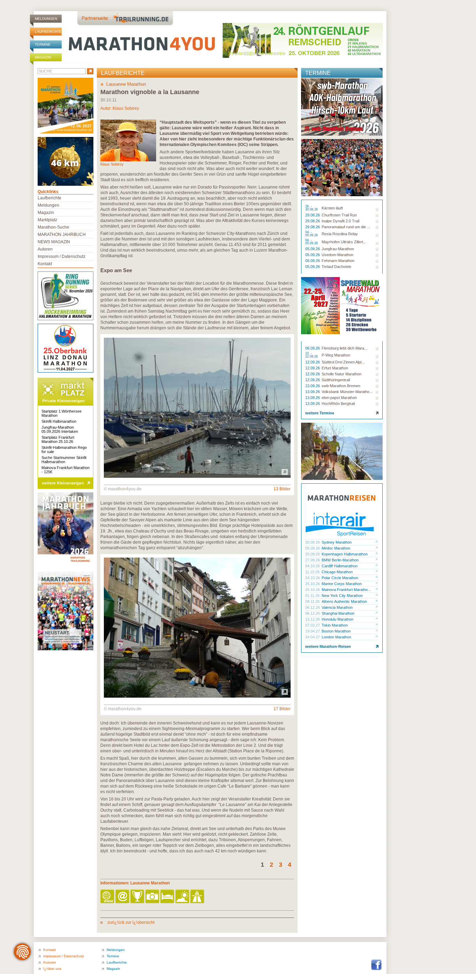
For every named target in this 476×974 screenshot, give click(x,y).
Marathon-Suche (53, 227)
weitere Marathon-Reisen (328, 646)
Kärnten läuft (332, 208)
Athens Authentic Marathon (344, 601)
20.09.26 (313, 554)
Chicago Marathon (337, 572)
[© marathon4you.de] (197, 476)
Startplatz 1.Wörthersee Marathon (61, 413)
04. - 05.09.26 (312, 234)
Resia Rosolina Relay (340, 234)
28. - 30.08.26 (312, 208)
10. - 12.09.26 (312, 355)
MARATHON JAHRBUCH (62, 234)
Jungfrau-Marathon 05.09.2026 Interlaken (59, 429)
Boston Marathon (336, 631)
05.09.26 (313, 249)
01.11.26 (313, 595)
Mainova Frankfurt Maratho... (346, 590)
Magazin (43, 57)
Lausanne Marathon (126, 84)
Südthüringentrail (336, 380)
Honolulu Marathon (337, 619)
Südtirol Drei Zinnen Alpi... (343, 362)
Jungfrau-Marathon (338, 249)
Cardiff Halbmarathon (340, 566)
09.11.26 (313, 601)
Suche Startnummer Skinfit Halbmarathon (63, 459)
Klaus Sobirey (126, 108)
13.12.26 (313, 619)
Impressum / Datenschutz (61, 256)
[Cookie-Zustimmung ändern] (22, 951)
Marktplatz (47, 219)
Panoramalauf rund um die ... (346, 227)
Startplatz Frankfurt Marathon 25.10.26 (57, 439)
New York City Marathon (342, 595)
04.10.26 (313, 566)
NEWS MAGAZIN (54, 241)
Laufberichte (48, 31)
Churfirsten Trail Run (339, 215)
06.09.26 (313, 348)
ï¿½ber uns (52, 969)
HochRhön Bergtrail (338, 403)
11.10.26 (313, 572)
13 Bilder (282, 488)
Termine (43, 44)
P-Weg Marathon (336, 355)
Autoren (45, 249)
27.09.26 (313, 560)
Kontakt (45, 263)
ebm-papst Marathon (339, 398)
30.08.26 (313, 542)
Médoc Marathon (336, 548)
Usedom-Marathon (337, 255)
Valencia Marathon (337, 607)
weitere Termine (319, 413)
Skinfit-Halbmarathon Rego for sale (64, 449)
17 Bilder (282, 708)
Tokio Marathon (335, 625)
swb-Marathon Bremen (341, 386)
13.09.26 (313, 386)
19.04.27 (313, 631)
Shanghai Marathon (338, 613)
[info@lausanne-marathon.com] (122, 896)
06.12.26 (313, 607)
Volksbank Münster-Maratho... (347, 392)
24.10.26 (313, 578)
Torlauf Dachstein (336, 266)
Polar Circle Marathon (340, 578)
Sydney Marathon (337, 542)
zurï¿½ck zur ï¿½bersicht (130, 922)
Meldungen (46, 19)
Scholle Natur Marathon (341, 374)
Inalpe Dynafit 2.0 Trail (340, 221)
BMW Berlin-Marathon (340, 560)
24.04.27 (313, 637)
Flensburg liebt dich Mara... (344, 348)
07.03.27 (313, 625)
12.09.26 (313, 362)
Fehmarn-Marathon (338, 261)
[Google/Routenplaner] (197, 896)
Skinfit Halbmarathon (58, 421)
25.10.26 (313, 584)
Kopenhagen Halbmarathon (345, 554)
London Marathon (336, 637)
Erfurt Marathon (335, 368)
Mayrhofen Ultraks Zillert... (344, 242)
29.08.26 (313, 215)
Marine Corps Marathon (342, 584)
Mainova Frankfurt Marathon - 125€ (65, 470)
